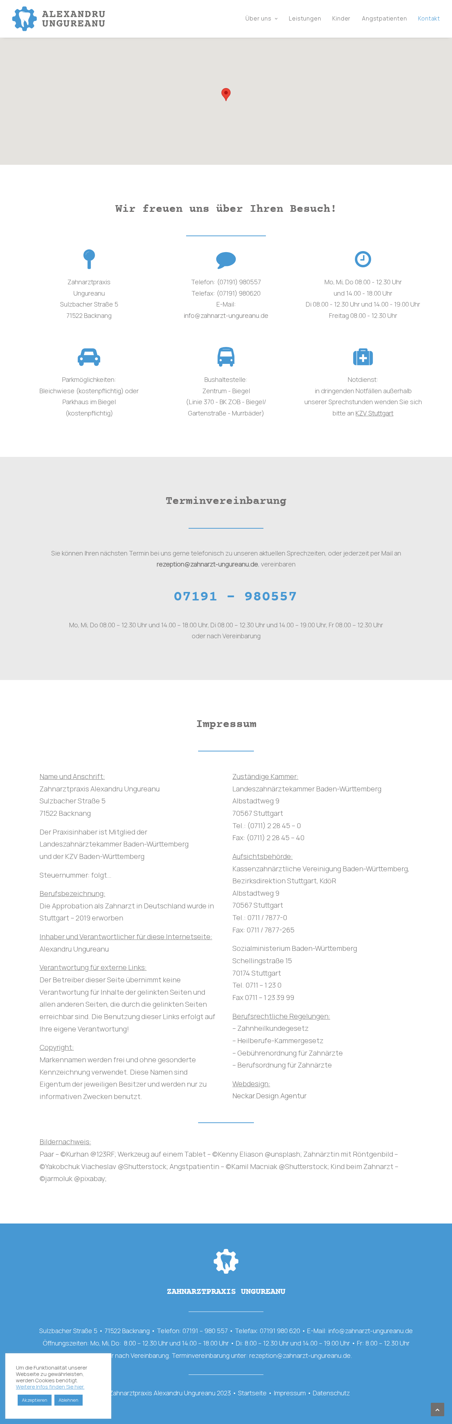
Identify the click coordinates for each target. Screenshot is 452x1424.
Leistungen (305, 18)
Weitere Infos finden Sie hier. (50, 1386)
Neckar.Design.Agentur (269, 1095)
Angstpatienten (384, 18)
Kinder (341, 18)
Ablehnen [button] (68, 1400)
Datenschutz (331, 1393)
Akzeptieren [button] (34, 1400)
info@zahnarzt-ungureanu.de (226, 316)
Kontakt (429, 18)
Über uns (258, 18)
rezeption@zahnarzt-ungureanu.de (207, 564)
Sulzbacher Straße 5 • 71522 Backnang (94, 1331)
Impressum (290, 1393)
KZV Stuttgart (374, 413)
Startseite (252, 1393)
